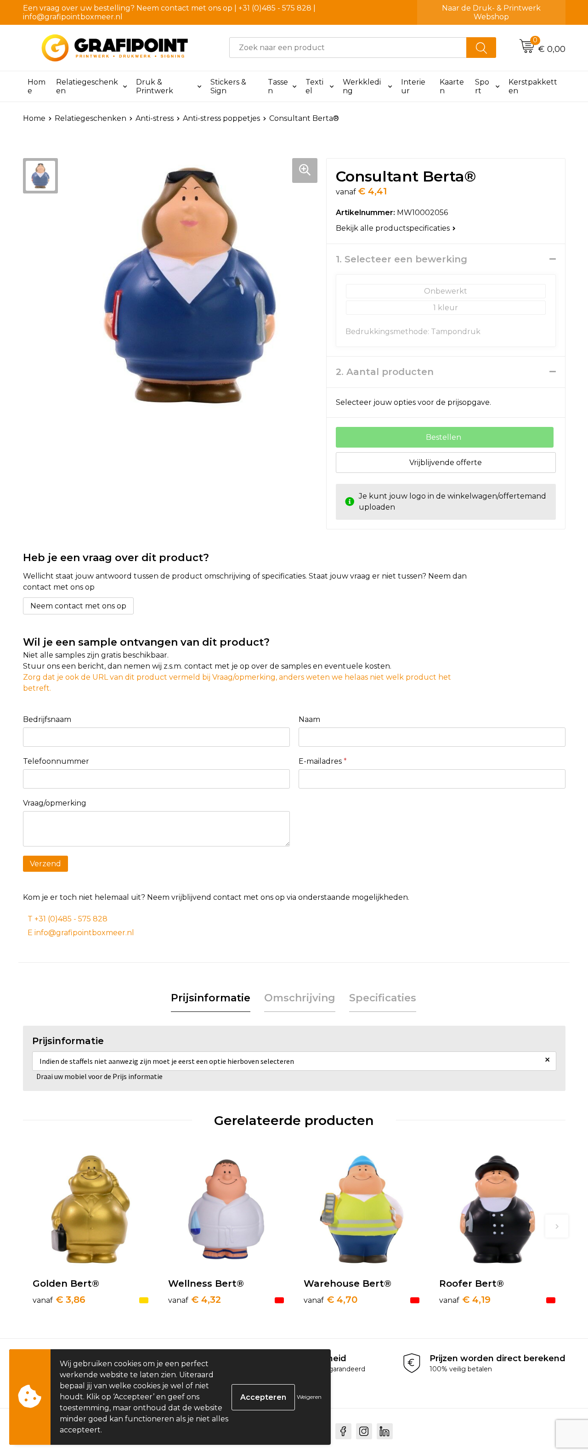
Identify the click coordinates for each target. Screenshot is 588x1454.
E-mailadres (323, 761)
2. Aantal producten (385, 371)
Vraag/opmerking (54, 803)
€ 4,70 (330, 1299)
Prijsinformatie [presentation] (210, 998)
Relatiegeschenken (87, 86)
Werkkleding (362, 86)
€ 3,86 (59, 1299)
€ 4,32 (194, 1299)
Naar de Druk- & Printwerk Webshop (491, 12)
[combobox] (348, 47)
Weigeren (309, 1396)
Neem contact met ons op (78, 606)
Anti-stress (155, 118)
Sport (482, 86)
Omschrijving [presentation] (299, 998)
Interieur (413, 86)
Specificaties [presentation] (382, 998)
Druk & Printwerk (154, 86)
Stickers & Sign (228, 86)
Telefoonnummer (56, 761)
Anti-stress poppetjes (221, 118)
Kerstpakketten (533, 86)
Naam (309, 719)
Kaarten (452, 86)
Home (36, 86)
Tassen (278, 86)
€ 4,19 (465, 1299)
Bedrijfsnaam (47, 719)
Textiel (314, 86)
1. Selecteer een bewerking (401, 259)
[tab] (210, 998)
